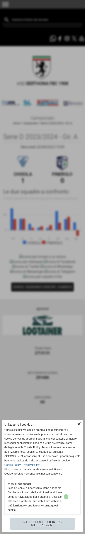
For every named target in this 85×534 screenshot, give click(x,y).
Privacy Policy (31, 464)
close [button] (79, 423)
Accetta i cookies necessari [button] (42, 523)
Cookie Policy (12, 464)
